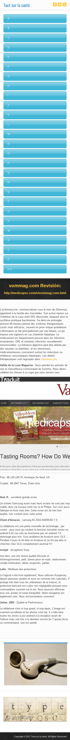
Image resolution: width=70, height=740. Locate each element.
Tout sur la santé (17, 5)
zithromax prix (49, 359)
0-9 (10, 269)
